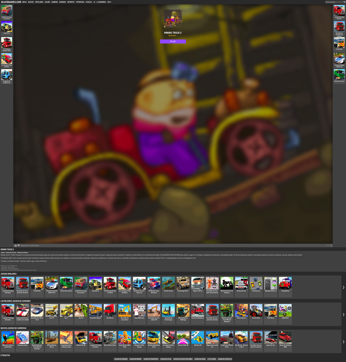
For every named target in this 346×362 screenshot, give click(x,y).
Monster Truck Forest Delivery (227, 291)
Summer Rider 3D (183, 345)
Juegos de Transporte (151, 359)
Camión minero (168, 291)
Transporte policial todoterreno (51, 291)
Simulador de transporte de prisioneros (212, 291)
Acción (47, 2)
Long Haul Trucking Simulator (8, 291)
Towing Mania (285, 291)
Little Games (212, 359)
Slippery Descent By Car (212, 346)
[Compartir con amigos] (331, 245)
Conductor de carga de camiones (81, 291)
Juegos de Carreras (11, 252)
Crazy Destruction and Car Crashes (66, 346)
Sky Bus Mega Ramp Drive (154, 346)
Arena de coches (22, 345)
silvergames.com (11, 2)
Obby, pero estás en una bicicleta (8, 346)
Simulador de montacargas (168, 319)
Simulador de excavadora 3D (154, 319)
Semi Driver (110, 318)
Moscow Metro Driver (110, 345)
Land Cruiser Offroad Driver (227, 346)
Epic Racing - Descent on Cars (241, 346)
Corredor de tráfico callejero (168, 346)
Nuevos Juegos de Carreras (13, 328)
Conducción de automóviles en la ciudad (22, 319)
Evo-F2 (52, 318)
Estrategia (80, 2)
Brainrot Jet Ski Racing (139, 346)
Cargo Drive (95, 291)
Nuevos (31, 2)
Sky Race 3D (197, 345)
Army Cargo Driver (183, 291)
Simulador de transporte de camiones (22, 291)
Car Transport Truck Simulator (124, 291)
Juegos (3, 252)
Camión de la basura (66, 291)
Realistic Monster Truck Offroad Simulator (227, 319)
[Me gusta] (15, 245)
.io (94, 2)
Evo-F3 (81, 318)
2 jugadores (101, 2)
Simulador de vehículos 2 (37, 319)
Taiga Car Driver (197, 291)
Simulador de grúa (95, 318)
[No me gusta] (18, 245)
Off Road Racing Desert (51, 346)
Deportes (70, 2)
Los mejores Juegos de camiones (16, 301)
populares (39, 2)
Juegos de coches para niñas (182, 359)
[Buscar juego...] (345, 2)
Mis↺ (109, 2)
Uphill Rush (285, 318)
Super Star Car (270, 345)
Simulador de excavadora (125, 319)
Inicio (24, 2)
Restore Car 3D (80, 345)
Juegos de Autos (165, 359)
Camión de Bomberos (197, 318)
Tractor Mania (256, 318)
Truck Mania (37, 291)
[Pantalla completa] (328, 245)
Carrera (54, 2)
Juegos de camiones (22, 252)
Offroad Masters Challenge (183, 319)
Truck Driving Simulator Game (110, 291)
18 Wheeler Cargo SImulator (154, 291)
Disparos (62, 2)
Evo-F (66, 318)
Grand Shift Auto (139, 318)
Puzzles (89, 2)
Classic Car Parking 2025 (285, 346)
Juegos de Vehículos (225, 359)
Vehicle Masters (241, 318)
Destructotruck (241, 291)
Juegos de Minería (135, 359)
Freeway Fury (256, 291)
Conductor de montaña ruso (139, 291)
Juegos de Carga (200, 359)
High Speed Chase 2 (270, 291)
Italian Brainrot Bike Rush (125, 346)
